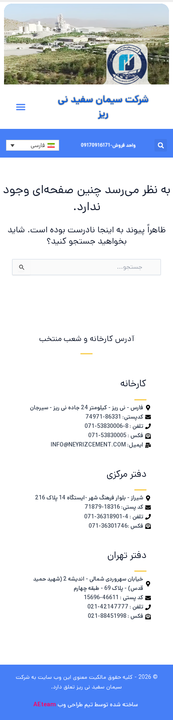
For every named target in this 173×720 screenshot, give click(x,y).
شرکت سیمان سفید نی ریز (103, 106)
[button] (21, 107)
